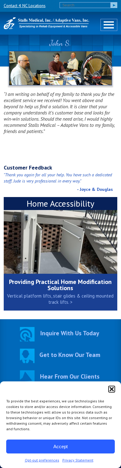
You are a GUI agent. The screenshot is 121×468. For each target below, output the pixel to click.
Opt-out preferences (42, 460)
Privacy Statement (77, 460)
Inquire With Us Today (69, 333)
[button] (112, 389)
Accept (60, 446)
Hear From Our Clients (70, 376)
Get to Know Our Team (69, 355)
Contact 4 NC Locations (25, 5)
